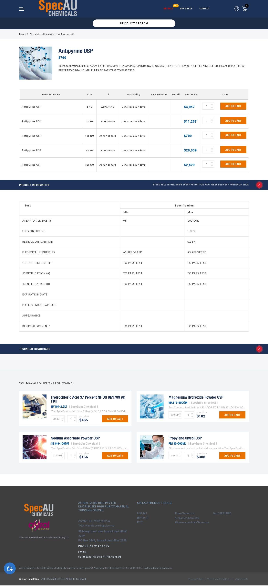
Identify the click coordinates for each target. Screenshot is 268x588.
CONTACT (205, 8)
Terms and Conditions (219, 579)
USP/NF (142, 513)
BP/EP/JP (142, 517)
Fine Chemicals (185, 513)
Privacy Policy (195, 579)
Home (22, 33)
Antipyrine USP (32, 106)
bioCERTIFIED (222, 513)
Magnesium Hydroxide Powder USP (196, 397)
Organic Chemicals (187, 517)
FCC (140, 522)
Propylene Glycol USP (185, 438)
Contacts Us (241, 579)
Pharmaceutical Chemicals (192, 522)
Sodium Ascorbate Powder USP (75, 438)
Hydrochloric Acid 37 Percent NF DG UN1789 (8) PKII (88, 399)
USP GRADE (186, 8)
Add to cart (233, 106)
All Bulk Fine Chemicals (42, 33)
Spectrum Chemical (83, 406)
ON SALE (168, 8)
